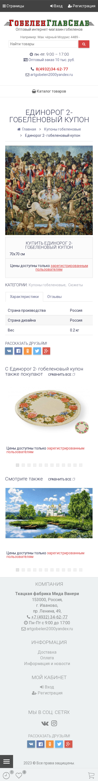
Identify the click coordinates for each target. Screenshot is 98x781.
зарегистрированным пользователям (62, 267)
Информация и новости (47, 663)
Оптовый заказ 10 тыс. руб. (51, 60)
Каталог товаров (51, 91)
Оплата (47, 657)
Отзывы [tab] (54, 296)
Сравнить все (59, 374)
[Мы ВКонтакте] (45, 723)
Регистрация (83, 6)
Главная (29, 129)
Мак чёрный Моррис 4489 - (58, 37)
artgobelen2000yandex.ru (51, 75)
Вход (58, 6)
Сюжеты (75, 285)
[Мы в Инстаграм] (54, 723)
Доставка (47, 652)
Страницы (15, 6)
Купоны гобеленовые (62, 129)
